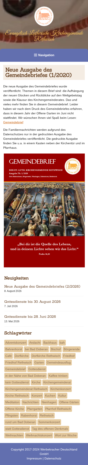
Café (8, 356)
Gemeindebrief (13, 122)
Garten (39, 362)
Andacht (34, 342)
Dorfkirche (22, 356)
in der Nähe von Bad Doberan (25, 375)
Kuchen (50, 395)
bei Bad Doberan (36, 349)
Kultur (62, 395)
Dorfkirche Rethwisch (46, 356)
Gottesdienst (36, 369)
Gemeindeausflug (59, 362)
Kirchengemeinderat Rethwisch (26, 389)
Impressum (34, 458)
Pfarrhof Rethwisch (58, 409)
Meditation (12, 402)
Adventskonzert (15, 342)
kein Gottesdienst (17, 382)
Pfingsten (11, 415)
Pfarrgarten (34, 409)
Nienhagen (49, 402)
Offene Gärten (69, 402)
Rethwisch (47, 415)
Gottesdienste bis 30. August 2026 (32, 301)
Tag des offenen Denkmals (50, 428)
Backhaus (50, 342)
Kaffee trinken (58, 375)
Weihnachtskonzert (39, 435)
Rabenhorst (29, 415)
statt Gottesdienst (17, 428)
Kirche (36, 382)
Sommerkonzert (49, 422)
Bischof (56, 349)
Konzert (37, 395)
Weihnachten (14, 435)
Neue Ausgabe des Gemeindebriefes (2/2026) (42, 286)
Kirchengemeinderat (57, 382)
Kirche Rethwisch (17, 395)
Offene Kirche (14, 409)
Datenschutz (52, 458)
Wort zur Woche (66, 435)
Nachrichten (30, 402)
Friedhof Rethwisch (18, 362)
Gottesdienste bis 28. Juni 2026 (30, 316)
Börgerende (72, 349)
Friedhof (69, 356)
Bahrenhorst (13, 349)
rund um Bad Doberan (20, 422)
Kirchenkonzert (60, 389)
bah (62, 342)
